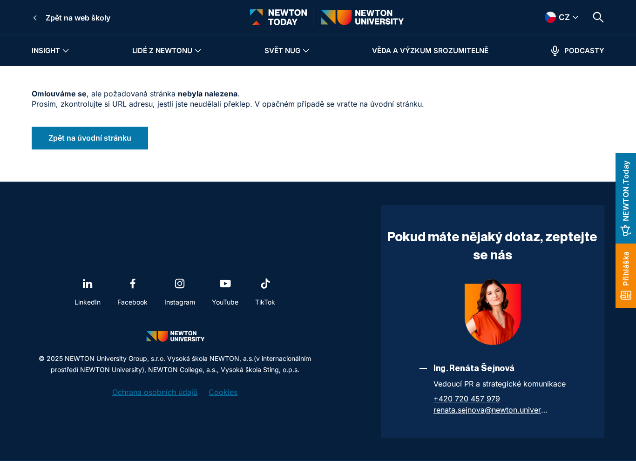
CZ (552, 17)
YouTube (225, 302)
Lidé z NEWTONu (162, 50)
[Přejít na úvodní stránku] (278, 17)
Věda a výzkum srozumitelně (430, 50)
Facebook (132, 302)
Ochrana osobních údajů (154, 392)
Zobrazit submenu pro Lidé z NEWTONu (197, 50)
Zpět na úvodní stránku (89, 137)
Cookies (223, 392)
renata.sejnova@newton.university (491, 409)
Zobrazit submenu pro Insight (65, 50)
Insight (46, 50)
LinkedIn (87, 302)
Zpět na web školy (78, 17)
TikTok (265, 302)
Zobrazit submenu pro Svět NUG (305, 50)
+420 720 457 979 (466, 398)
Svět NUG (282, 50)
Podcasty (584, 50)
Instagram (179, 302)
